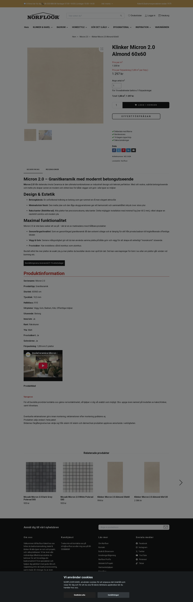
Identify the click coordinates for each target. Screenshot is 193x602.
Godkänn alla (79, 595)
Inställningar (113, 595)
